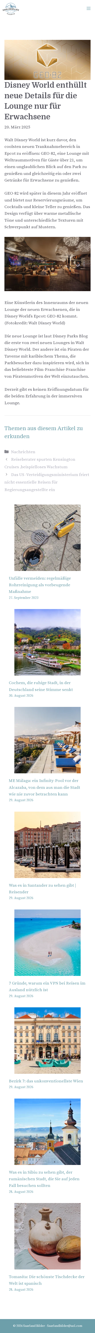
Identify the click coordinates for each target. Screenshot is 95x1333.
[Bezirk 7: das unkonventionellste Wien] (47, 1070)
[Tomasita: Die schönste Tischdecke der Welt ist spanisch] (47, 1266)
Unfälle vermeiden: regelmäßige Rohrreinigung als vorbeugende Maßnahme (40, 585)
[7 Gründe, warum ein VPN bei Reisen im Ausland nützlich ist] (47, 972)
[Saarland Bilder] (10, 9)
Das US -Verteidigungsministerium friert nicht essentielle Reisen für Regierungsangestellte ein (46, 482)
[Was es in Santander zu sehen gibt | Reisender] (47, 874)
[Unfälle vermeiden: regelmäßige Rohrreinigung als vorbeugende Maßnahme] (47, 567)
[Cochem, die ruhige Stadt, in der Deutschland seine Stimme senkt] (47, 672)
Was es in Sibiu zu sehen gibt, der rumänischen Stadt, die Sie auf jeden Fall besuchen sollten (44, 1179)
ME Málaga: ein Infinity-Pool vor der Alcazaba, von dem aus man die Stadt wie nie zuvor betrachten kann (44, 787)
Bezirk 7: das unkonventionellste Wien (46, 1081)
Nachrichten (23, 452)
